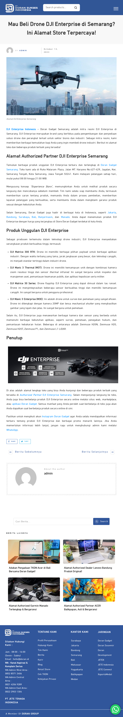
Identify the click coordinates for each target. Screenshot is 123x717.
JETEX (101, 660)
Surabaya (24, 217)
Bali (34, 217)
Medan (74, 679)
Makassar (76, 665)
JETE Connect (105, 669)
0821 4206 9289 (13, 684)
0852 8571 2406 (13, 673)
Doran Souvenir (106, 645)
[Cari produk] (76, 7)
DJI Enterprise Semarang (45, 395)
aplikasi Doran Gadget (24, 404)
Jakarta (112, 212)
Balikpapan (77, 674)
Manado (65, 217)
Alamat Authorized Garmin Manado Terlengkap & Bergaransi (34, 595)
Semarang (76, 655)
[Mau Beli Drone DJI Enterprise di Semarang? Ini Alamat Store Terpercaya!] (61, 86)
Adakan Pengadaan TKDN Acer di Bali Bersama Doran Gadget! (34, 558)
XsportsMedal (105, 674)
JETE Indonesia (106, 665)
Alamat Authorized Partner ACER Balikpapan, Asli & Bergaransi (89, 595)
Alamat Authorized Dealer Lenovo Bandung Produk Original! (89, 558)
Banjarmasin (45, 217)
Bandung (11, 217)
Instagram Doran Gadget (55, 416)
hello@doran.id (21, 659)
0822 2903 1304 (13, 692)
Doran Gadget (105, 640)
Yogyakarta (77, 669)
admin (23, 50)
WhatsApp (12, 430)
